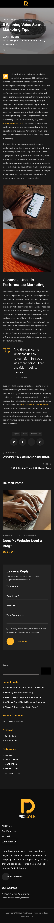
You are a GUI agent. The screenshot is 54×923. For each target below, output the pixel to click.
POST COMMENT (19, 641)
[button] (7, 825)
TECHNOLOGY (12, 768)
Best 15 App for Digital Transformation (23, 697)
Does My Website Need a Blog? (22, 543)
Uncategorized (12, 773)
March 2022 (11, 740)
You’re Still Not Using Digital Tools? (21, 707)
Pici (24, 913)
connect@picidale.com (14, 868)
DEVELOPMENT (10, 19)
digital (16, 434)
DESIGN (8, 755)
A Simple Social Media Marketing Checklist (25, 702)
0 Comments (10, 45)
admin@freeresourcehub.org (25, 41)
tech (25, 434)
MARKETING (11, 764)
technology (36, 434)
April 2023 (10, 736)
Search (6, 665)
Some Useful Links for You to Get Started (24, 687)
